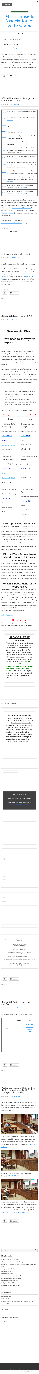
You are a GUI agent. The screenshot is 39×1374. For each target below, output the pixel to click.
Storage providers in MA (8, 1269)
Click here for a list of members (21, 208)
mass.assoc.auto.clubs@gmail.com (11, 223)
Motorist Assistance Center (10, 1259)
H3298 (4, 172)
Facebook (5, 1309)
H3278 (4, 143)
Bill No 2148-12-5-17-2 (14, 1176)
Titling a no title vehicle (7, 1283)
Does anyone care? (10, 44)
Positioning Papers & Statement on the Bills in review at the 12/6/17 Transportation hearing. (18, 1090)
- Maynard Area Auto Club (11, 1264)
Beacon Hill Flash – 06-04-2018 (16, 316)
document (10, 120)
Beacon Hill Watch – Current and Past (15, 1003)
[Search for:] (19, 1250)
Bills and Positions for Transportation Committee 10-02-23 (19, 99)
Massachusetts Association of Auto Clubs (19, 21)
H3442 (4, 113)
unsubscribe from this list (29, 959)
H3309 (4, 150)
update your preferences (14, 959)
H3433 (4, 119)
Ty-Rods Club (5, 276)
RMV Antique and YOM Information (11, 1278)
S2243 (3, 131)
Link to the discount (7, 615)
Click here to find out (7, 213)
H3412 (4, 165)
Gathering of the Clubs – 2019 (15, 254)
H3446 (4, 157)
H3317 (4, 137)
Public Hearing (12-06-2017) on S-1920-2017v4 (14, 1212)
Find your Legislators (7, 1273)
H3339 (4, 186)
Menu (20, 34)
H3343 (4, 179)
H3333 (4, 192)
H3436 (4, 125)
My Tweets (4, 1321)
